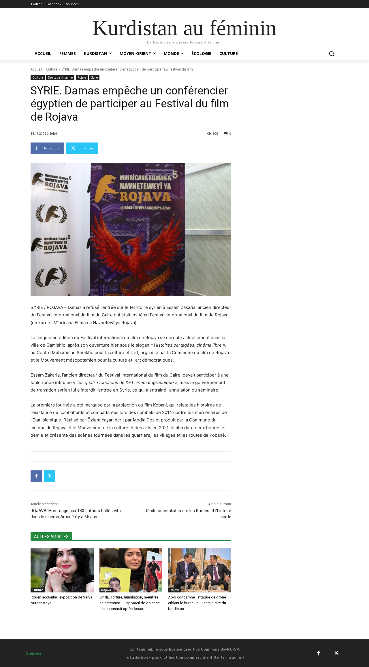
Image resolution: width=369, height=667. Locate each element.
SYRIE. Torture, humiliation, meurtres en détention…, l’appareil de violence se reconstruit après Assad (129, 603)
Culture (52, 69)
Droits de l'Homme (60, 77)
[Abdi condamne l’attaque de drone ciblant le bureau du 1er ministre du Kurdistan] (199, 570)
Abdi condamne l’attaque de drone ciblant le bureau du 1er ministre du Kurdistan (197, 603)
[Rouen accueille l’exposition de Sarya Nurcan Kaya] (62, 570)
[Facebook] (36, 476)
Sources (33, 653)
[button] (331, 53)
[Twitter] (49, 476)
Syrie (94, 77)
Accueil (36, 69)
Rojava (82, 77)
